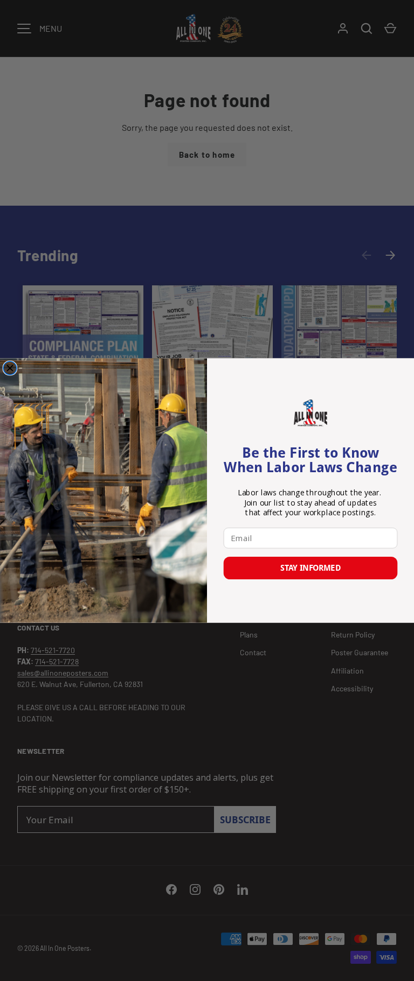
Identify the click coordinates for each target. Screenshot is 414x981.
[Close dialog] (10, 368)
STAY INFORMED (310, 568)
